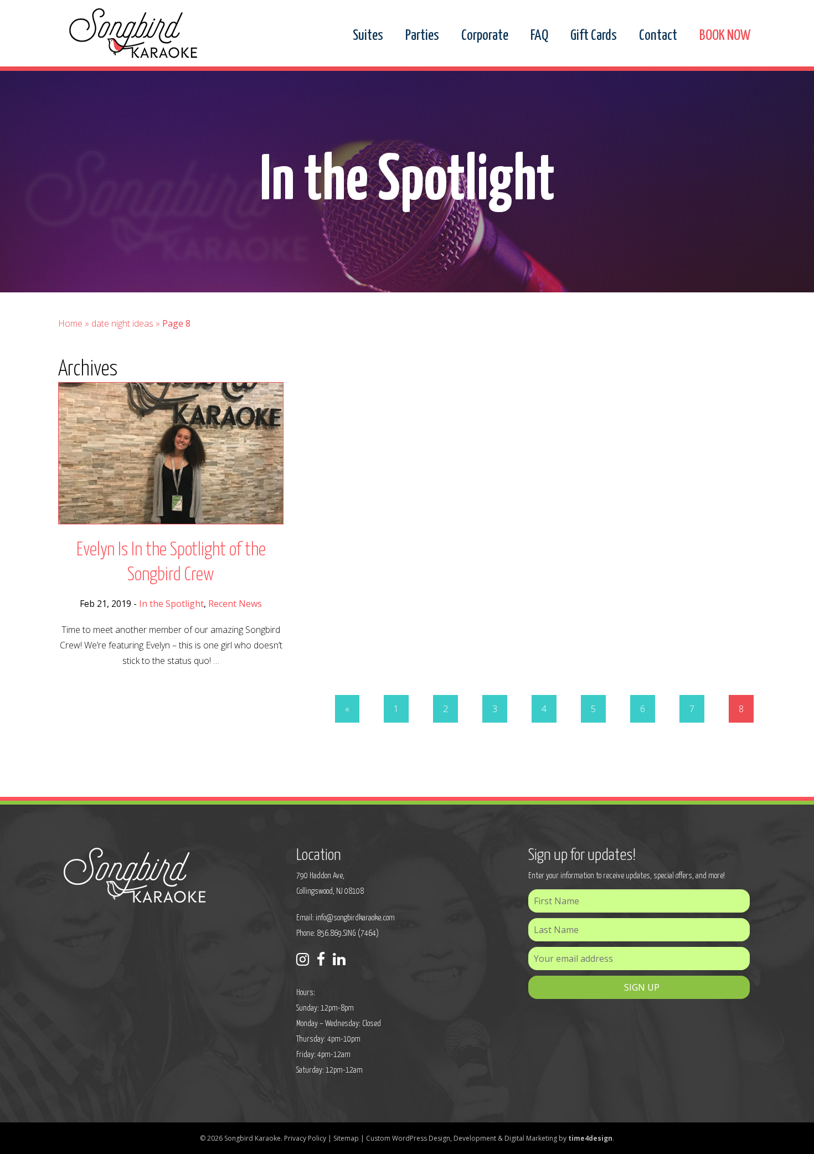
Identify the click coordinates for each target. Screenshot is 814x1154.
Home (70, 323)
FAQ (539, 36)
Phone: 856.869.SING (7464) (337, 933)
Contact (658, 36)
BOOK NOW (724, 36)
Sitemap (346, 1138)
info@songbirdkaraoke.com (355, 918)
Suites (368, 36)
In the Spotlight (171, 603)
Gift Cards (593, 36)
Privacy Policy (305, 1138)
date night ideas (122, 323)
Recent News (235, 603)
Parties (422, 36)
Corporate (484, 36)
